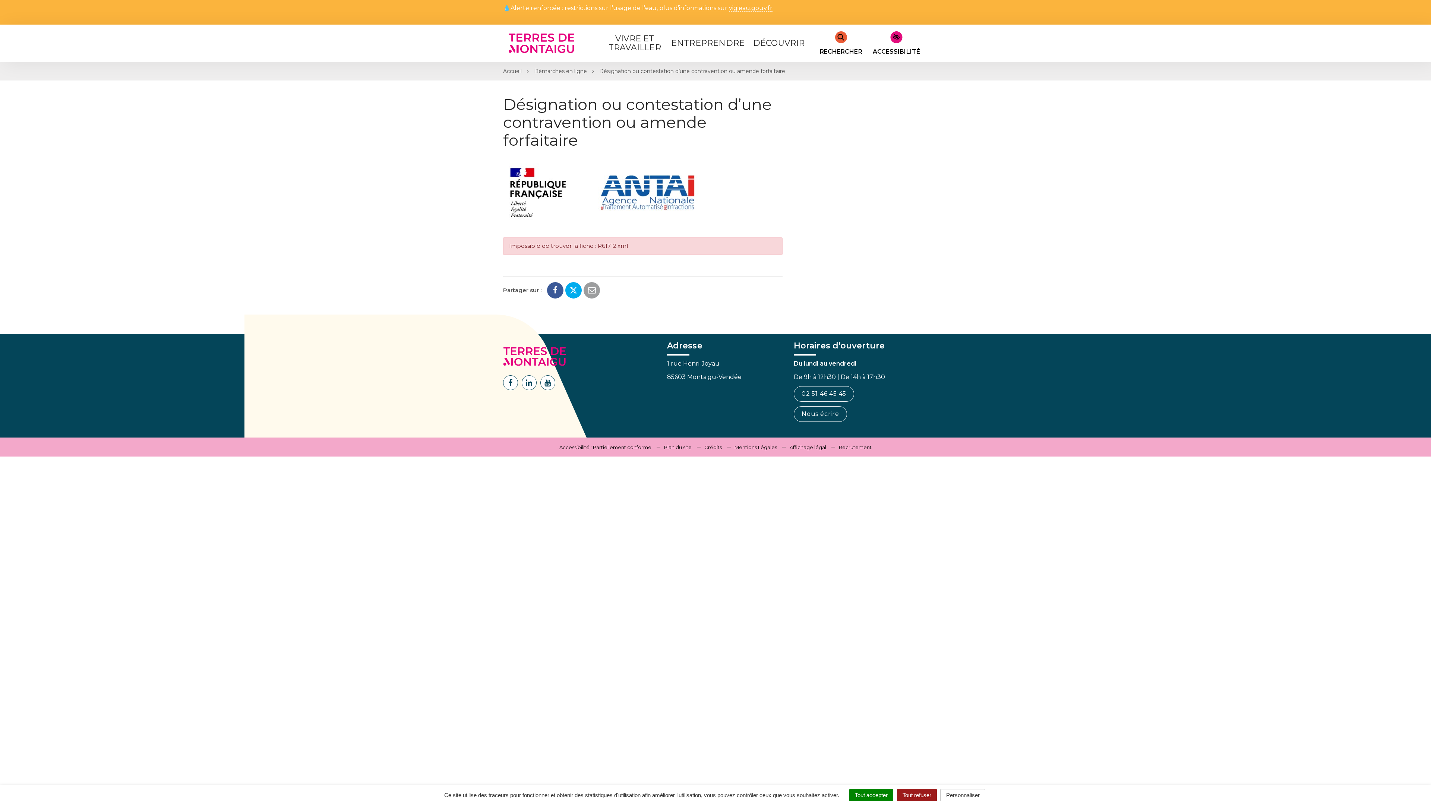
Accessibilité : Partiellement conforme (605, 447)
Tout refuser (917, 795)
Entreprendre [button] (708, 43)
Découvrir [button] (779, 43)
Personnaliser (963, 795)
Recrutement (855, 447)
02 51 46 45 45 (824, 393)
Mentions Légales (756, 447)
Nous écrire (820, 413)
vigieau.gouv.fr (751, 8)
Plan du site (678, 447)
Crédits (713, 447)
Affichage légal (808, 447)
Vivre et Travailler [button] (635, 43)
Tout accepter (871, 795)
